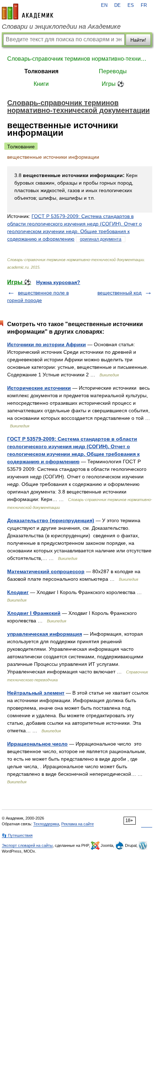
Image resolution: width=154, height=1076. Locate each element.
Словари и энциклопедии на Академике (61, 26)
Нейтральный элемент (35, 693)
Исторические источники (39, 388)
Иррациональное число (37, 744)
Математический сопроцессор (46, 571)
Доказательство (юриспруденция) (50, 520)
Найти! (138, 40)
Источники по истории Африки (46, 344)
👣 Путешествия (17, 835)
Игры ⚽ (113, 84)
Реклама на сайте (77, 824)
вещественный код (119, 293)
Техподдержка (46, 824)
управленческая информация (44, 634)
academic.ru (27, 11)
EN (104, 5)
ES (130, 5)
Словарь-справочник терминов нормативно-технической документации (77, 59)
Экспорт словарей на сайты (27, 845)
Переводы (113, 71)
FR (144, 5)
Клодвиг (18, 592)
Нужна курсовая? (58, 282)
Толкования (41, 71)
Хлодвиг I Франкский (34, 613)
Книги (41, 84)
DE (117, 5)
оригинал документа (100, 239)
